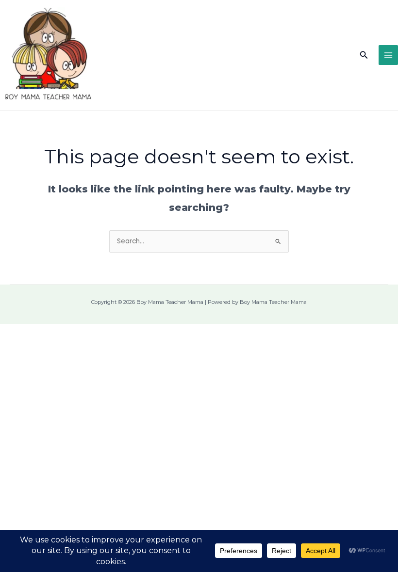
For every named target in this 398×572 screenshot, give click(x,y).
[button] (364, 55)
